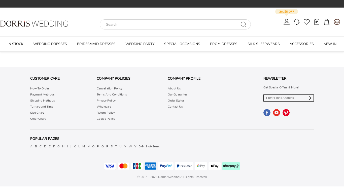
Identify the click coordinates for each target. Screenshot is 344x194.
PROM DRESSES (223, 44)
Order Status (176, 101)
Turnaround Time (41, 107)
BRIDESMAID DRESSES (96, 44)
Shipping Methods (42, 101)
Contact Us (175, 107)
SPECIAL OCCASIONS (182, 44)
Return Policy (106, 113)
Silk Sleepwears (264, 44)
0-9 (141, 146)
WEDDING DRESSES (50, 44)
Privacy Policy (106, 101)
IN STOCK (15, 44)
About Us (174, 88)
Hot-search (153, 146)
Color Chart (38, 119)
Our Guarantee (177, 94)
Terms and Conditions (112, 94)
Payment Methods (42, 94)
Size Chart (37, 113)
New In (330, 44)
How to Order (39, 88)
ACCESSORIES (302, 44)
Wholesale (104, 107)
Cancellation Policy (109, 88)
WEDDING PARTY (139, 44)
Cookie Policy (106, 119)
